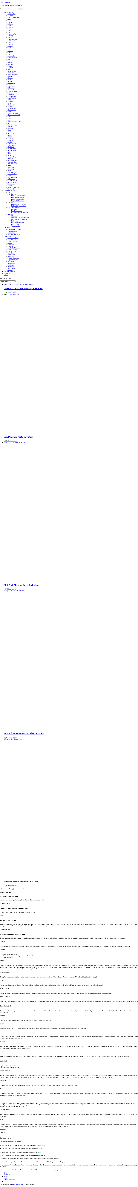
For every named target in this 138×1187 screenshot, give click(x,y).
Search (20, 9)
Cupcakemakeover (5, 2)
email (39, 1152)
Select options (12, 292)
